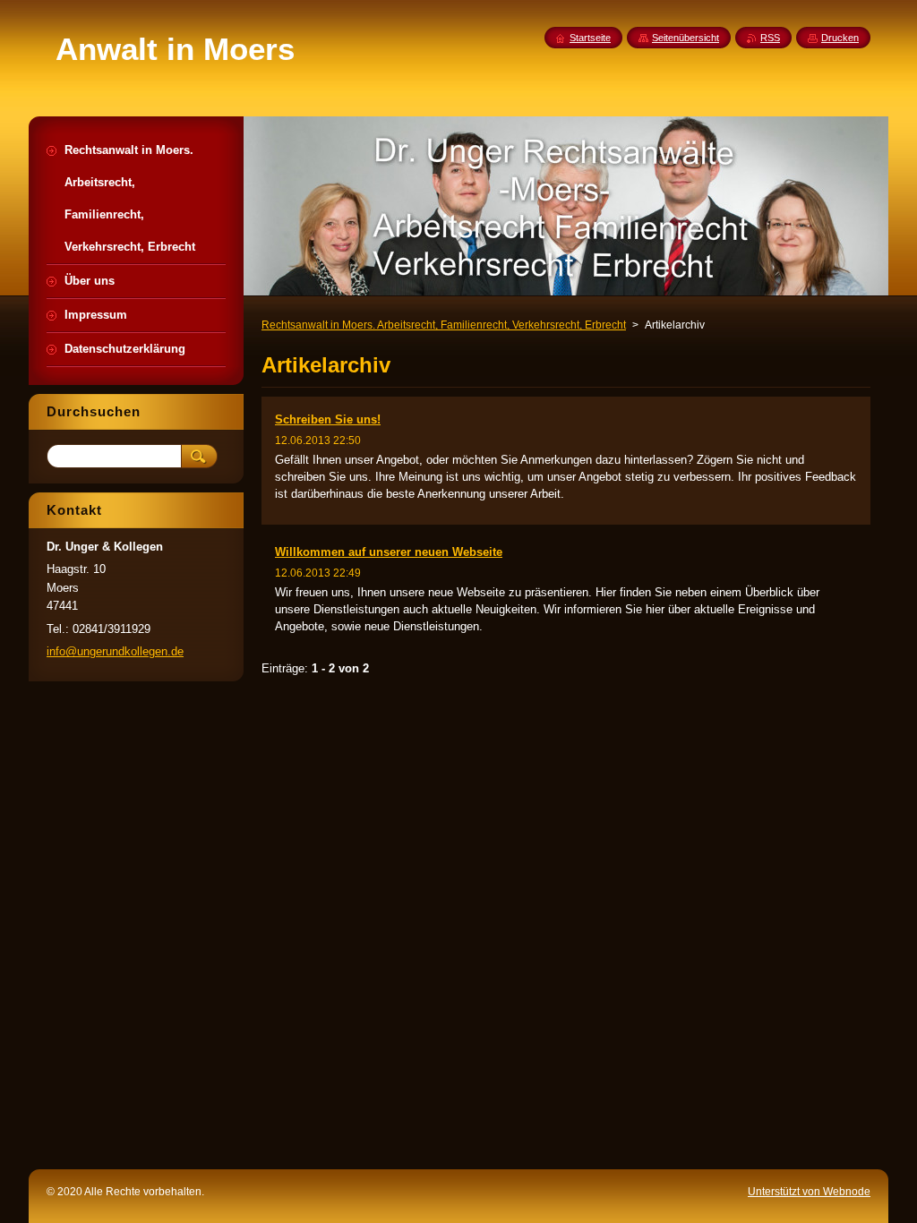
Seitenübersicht (685, 37)
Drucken (840, 37)
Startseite (590, 37)
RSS (770, 37)
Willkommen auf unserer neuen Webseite (388, 552)
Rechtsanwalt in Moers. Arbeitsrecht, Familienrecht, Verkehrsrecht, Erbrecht (443, 325)
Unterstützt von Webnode (809, 1191)
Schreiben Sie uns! (328, 419)
